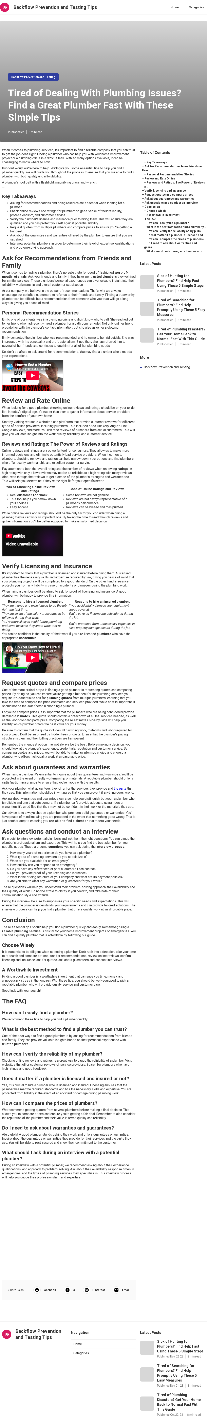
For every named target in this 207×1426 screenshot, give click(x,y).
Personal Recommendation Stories (170, 174)
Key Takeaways (157, 162)
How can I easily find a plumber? (168, 223)
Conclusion (152, 206)
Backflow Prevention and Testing (33, 77)
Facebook (49, 1290)
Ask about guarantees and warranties (169, 198)
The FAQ (150, 218)
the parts (120, 788)
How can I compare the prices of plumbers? (175, 239)
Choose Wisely (156, 210)
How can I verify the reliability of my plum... (175, 231)
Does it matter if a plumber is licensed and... (176, 235)
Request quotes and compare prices (169, 194)
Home (175, 7)
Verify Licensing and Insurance (165, 190)
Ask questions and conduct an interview (171, 202)
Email (126, 1290)
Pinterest (98, 1290)
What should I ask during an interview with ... (176, 251)
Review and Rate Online (160, 178)
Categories (196, 7)
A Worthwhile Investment (163, 214)
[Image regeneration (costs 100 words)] (3, 187)
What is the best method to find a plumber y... (176, 227)
